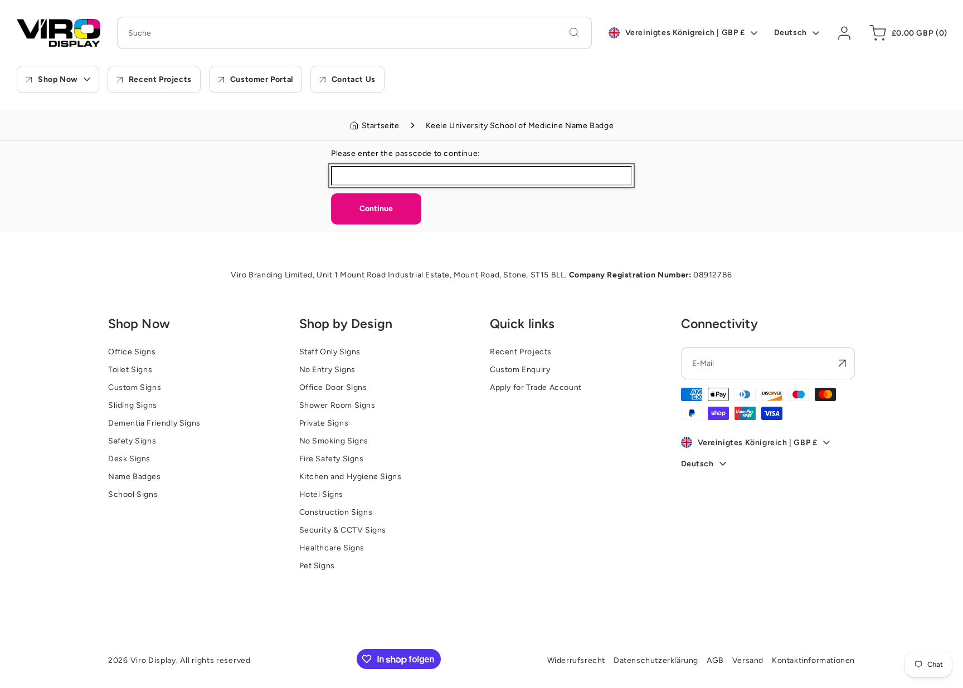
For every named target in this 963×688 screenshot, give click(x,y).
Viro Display (153, 660)
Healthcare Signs (332, 548)
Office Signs (131, 352)
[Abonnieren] (842, 363)
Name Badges (134, 476)
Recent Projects (521, 352)
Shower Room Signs (337, 405)
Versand (747, 660)
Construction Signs (336, 512)
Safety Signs (132, 441)
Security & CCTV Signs (343, 530)
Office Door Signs (333, 387)
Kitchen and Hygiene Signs (350, 476)
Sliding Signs (132, 405)
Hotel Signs (321, 494)
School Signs (133, 494)
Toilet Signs (130, 369)
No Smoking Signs (334, 441)
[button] (906, 33)
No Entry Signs (327, 369)
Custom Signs (134, 387)
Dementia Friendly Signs (154, 423)
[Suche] (574, 32)
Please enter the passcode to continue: (405, 153)
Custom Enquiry (520, 369)
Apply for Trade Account (536, 387)
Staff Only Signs (330, 352)
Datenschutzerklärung (656, 660)
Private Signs (324, 423)
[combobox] (354, 32)
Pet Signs (317, 565)
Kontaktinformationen (813, 660)
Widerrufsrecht (576, 660)
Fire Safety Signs (331, 458)
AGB (715, 660)
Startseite (381, 125)
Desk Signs (129, 458)
